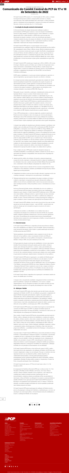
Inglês (2, 399)
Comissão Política (8, 426)
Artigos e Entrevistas (38, 425)
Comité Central (7, 424)
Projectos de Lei (53, 424)
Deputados (52, 433)
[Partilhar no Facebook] (30, 405)
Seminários (7, 450)
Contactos (7, 455)
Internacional (38, 423)
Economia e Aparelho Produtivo (26, 428)
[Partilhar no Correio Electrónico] (34, 405)
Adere (6, 454)
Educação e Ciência (23, 429)
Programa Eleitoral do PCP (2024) (56, 434)
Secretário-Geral (8, 428)
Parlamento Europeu (10, 442)
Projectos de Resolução (54, 425)
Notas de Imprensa (8, 451)
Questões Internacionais (39, 427)
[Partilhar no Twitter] (32, 405)
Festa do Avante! (8, 460)
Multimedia (7, 459)
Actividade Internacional (39, 424)
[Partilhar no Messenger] (39, 405)
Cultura (21, 427)
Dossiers (6, 458)
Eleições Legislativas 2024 (54, 435)
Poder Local (7, 435)
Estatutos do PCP (8, 429)
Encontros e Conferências (9, 434)
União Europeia (22, 440)
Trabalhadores (22, 439)
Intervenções (52, 428)
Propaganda (50, 472)
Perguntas (6, 449)
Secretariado (7, 425)
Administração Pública (24, 424)
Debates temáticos (53, 427)
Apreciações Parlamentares (55, 426)
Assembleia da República (56, 423)
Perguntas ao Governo (54, 429)
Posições (22, 423)
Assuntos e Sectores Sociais (25, 426)
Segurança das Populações (25, 437)
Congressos (7, 433)
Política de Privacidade (57, 472)
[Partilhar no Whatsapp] (37, 405)
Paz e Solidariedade (38, 426)
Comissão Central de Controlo (10, 427)
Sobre (6, 423)
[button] (1, 1)
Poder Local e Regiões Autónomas (26, 433)
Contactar (45, 472)
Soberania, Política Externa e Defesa (26, 438)
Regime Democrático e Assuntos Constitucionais (26, 434)
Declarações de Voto (8, 447)
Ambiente (21, 425)
